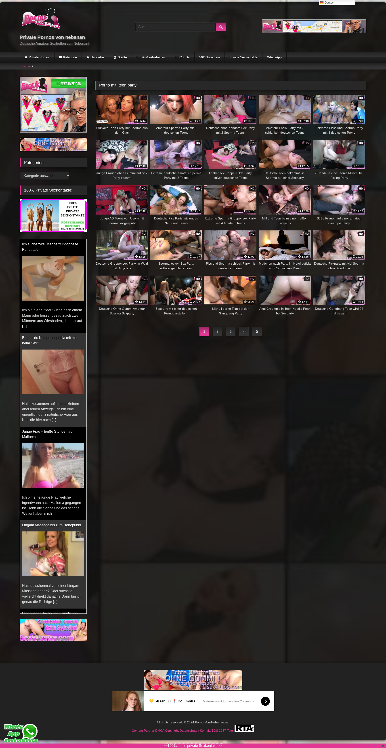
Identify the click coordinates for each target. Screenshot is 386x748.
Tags (231, 725)
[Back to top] (372, 734)
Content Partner (143, 725)
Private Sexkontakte (243, 57)
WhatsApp (274, 57)
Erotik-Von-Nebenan (150, 57)
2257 (223, 725)
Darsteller (97, 57)
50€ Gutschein (209, 57)
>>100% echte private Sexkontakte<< (193, 746)
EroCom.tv (182, 57)
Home (26, 66)
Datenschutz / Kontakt (196, 725)
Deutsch (329, 2)
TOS (215, 725)
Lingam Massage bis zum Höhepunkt (51, 525)
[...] (24, 326)
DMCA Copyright (167, 725)
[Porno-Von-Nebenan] (41, 20)
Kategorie (70, 57)
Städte (122, 57)
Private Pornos (39, 57)
